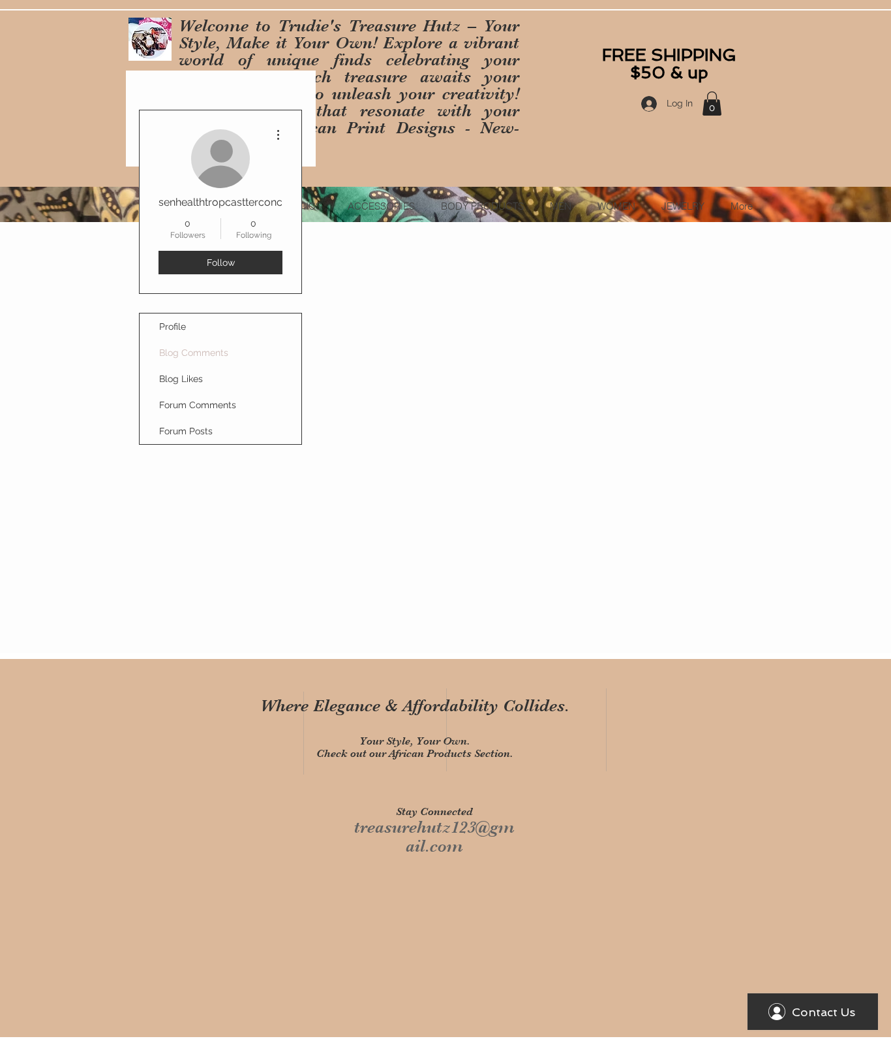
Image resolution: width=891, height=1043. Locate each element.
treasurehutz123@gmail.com (434, 837)
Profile (172, 326)
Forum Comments (197, 405)
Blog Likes (181, 379)
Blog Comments (193, 352)
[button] (712, 103)
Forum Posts (186, 431)
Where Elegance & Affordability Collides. (414, 705)
